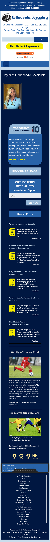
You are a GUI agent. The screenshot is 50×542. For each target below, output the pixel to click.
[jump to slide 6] (29, 470)
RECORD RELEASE (25, 171)
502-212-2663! (33, 8)
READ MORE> (17, 159)
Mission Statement (23, 514)
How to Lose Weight (24, 500)
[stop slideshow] (36, 470)
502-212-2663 (41, 25)
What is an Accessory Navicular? (23, 224)
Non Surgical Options (23, 490)
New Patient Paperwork (24, 46)
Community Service (24, 512)
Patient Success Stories (23, 510)
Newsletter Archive (23, 524)
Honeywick (36, 530)
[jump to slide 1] (18, 470)
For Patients (23, 488)
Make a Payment (23, 53)
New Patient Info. (24, 481)
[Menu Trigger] (6, 64)
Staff (23, 478)
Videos (23, 493)
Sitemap (24, 519)
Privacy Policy (24, 517)
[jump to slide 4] (25, 470)
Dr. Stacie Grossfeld (24, 476)
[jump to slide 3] (23, 470)
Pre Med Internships (24, 507)
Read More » (36, 238)
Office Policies (24, 486)
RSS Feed (23, 521)
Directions (23, 483)
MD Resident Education (23, 502)
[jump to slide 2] (21, 470)
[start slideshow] (14, 470)
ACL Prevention (23, 498)
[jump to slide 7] (31, 470)
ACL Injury (23, 495)
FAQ (23, 505)
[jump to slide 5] (27, 470)
